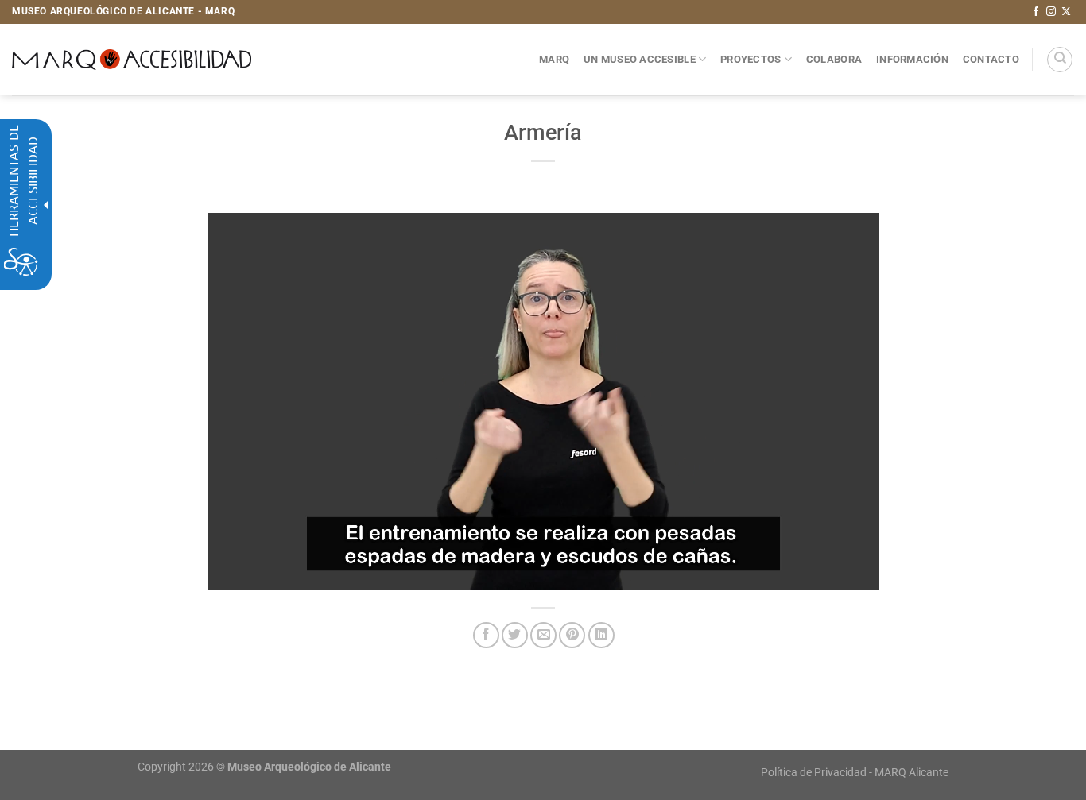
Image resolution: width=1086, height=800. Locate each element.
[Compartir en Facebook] (486, 635)
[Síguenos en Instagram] (1051, 11)
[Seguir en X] (1066, 11)
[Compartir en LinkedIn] (601, 635)
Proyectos (750, 59)
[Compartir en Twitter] (515, 635)
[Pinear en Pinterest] (572, 635)
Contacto (991, 59)
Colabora (834, 59)
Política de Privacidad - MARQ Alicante (854, 772)
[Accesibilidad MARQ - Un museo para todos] (131, 59)
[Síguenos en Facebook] (1036, 11)
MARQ (554, 59)
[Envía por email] (543, 635)
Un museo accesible (640, 59)
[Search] (1059, 59)
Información (912, 59)
